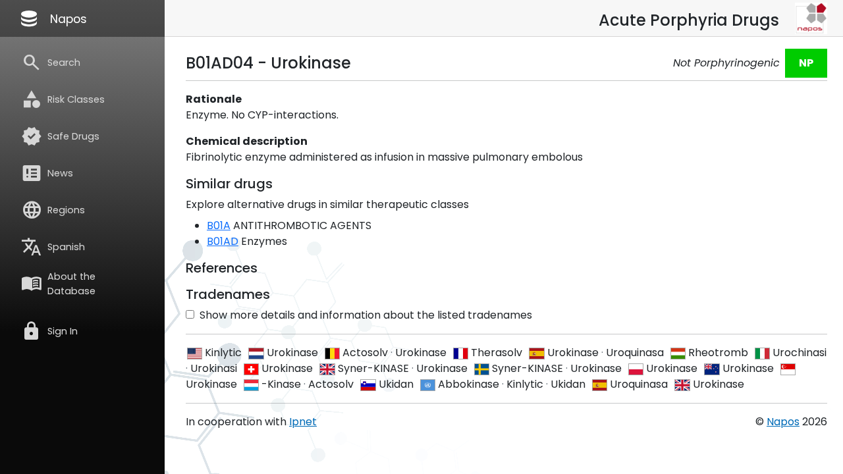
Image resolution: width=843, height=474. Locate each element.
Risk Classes (63, 99)
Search (50, 62)
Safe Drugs (60, 136)
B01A (219, 225)
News (47, 173)
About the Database (58, 284)
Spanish (53, 246)
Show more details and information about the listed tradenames (366, 315)
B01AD (222, 241)
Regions (53, 210)
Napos (52, 18)
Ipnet (303, 421)
